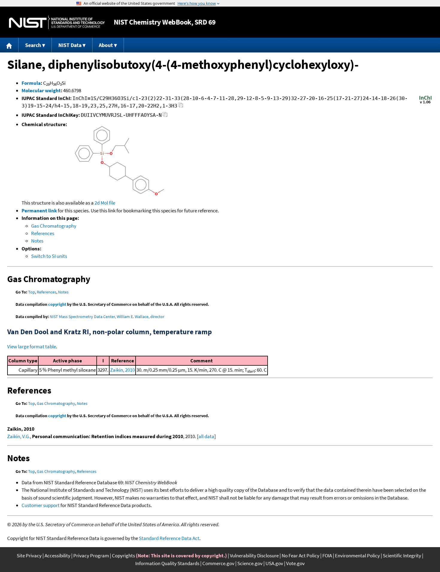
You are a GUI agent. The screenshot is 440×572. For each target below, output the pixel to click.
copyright (57, 304)
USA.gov (274, 563)
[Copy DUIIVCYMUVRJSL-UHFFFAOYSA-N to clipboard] (165, 116)
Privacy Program (91, 555)
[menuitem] (9, 45)
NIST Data (69, 45)
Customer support (41, 505)
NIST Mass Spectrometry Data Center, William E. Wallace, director (107, 316)
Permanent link (39, 210)
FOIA (327, 555)
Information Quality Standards (167, 563)
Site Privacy (29, 555)
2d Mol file (105, 202)
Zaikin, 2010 (122, 370)
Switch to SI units (49, 256)
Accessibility (57, 555)
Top (31, 292)
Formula (31, 83)
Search (33, 45)
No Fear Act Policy (300, 555)
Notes (37, 240)
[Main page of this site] (9, 45)
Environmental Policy (357, 555)
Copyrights (123, 555)
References (42, 233)
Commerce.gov (218, 563)
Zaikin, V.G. (18, 436)
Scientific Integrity (402, 555)
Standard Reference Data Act (169, 538)
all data (206, 436)
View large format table (31, 346)
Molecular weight (41, 90)
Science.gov (250, 563)
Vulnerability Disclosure (254, 555)
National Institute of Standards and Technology (57, 22)
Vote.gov (295, 563)
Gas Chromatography (53, 226)
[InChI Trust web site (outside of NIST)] (425, 103)
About (106, 45)
